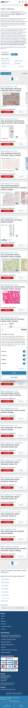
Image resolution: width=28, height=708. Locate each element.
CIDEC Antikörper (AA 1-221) (9, 151)
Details (21, 111)
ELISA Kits (3, 647)
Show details (21, 368)
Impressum (9, 697)
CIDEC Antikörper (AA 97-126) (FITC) (11, 460)
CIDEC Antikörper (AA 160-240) (10, 546)
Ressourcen (3, 623)
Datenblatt (7, 111)
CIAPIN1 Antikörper (5, 598)
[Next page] (18, 78)
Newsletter (3, 621)
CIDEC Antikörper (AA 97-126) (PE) (11, 512)
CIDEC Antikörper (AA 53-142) (9, 408)
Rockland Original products (7, 644)
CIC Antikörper (4, 585)
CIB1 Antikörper (4, 595)
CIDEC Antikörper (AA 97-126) (9, 317)
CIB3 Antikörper (4, 588)
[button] (26, 99)
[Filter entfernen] (9, 54)
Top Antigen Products (6, 626)
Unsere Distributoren (5, 652)
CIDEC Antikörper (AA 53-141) (9, 119)
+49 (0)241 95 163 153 (9, 683)
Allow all (14, 372)
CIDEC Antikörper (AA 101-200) (10, 183)
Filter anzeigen (6, 73)
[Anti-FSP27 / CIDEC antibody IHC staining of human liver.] (11, 297)
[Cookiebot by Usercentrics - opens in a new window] (21, 330)
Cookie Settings (3, 699)
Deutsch (10, 693)
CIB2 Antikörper (4, 592)
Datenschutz (16, 697)
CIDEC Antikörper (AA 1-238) (9, 218)
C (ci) (8, 608)
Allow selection (14, 377)
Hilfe (2, 618)
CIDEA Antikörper (5, 582)
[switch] (25, 355)
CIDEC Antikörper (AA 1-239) (9, 426)
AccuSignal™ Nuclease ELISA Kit (8, 639)
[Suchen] (25, 5)
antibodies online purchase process (9, 649)
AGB (9, 699)
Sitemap (3, 629)
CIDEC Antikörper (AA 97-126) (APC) (11, 477)
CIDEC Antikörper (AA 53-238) (9, 285)
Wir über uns (3, 697)
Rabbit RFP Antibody (6, 642)
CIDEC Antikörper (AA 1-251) (9, 86)
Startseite (4, 608)
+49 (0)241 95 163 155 (7, 684)
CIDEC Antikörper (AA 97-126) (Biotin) (12, 443)
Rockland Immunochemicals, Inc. (8, 689)
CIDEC (12, 608)
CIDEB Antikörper (5, 579)
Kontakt (3, 616)
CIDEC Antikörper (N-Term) (8, 529)
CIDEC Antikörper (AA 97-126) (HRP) (11, 494)
